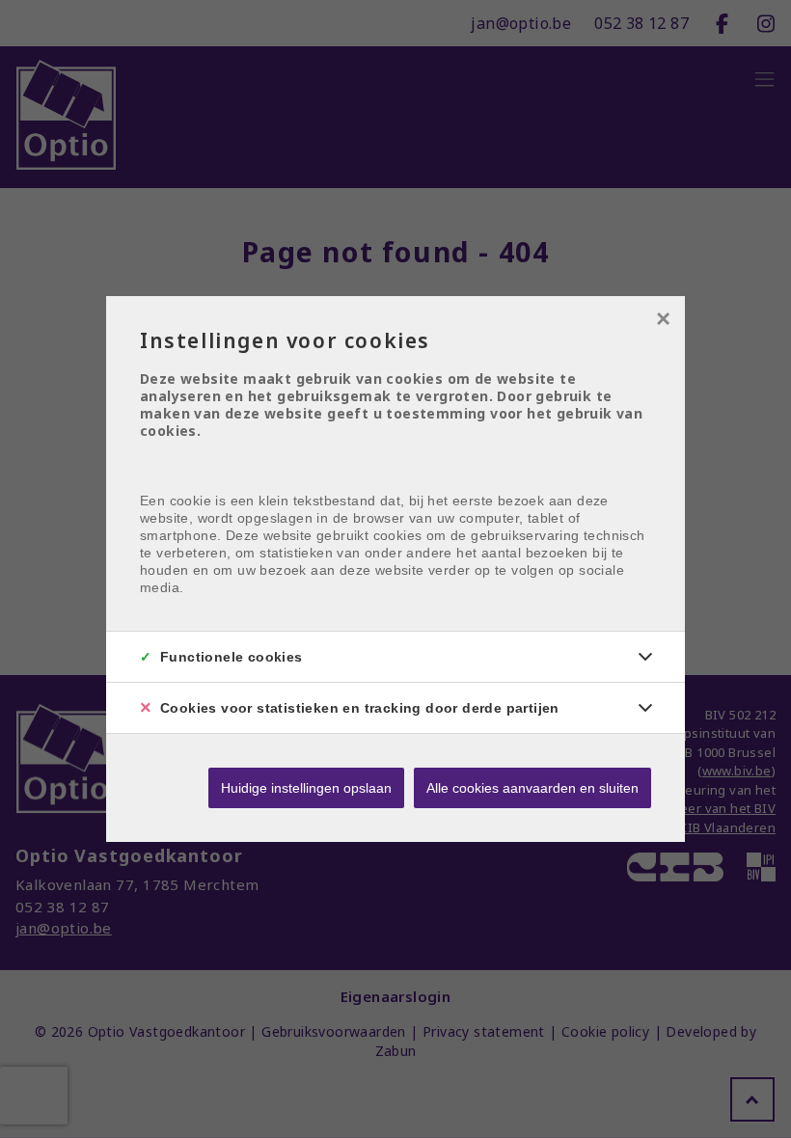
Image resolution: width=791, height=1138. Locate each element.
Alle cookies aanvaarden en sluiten (532, 788)
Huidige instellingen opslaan (306, 788)
